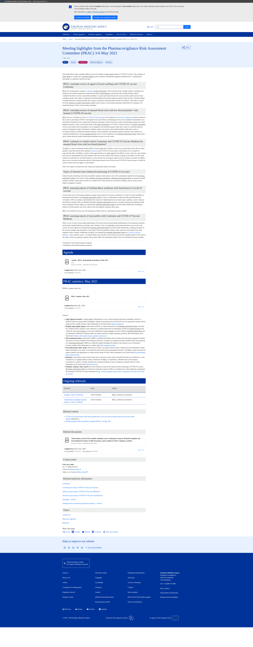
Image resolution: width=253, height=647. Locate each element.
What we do (66, 577)
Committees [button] (109, 34)
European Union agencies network (117, 618)
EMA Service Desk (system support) (139, 597)
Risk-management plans (107, 345)
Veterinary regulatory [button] (94, 34)
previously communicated (125, 117)
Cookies (88, 12)
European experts (67, 597)
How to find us (165, 588)
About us (65, 573)
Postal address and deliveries (169, 593)
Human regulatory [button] (79, 34)
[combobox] (169, 27)
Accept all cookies (82, 17)
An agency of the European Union (160, 618)
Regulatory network (68, 592)
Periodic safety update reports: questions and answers (90, 336)
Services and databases (135, 602)
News (70, 39)
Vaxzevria (95, 151)
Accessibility (99, 582)
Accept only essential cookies (105, 17)
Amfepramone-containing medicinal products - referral (82, 503)
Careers (64, 582)
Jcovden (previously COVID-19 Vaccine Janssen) (80, 488)
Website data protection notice (104, 597)
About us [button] (149, 34)
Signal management (117, 324)
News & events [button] (121, 34)
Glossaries (98, 587)
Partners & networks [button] (136, 34)
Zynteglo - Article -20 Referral (73, 395)
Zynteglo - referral (69, 499)
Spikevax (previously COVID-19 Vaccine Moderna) (81, 491)
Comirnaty (89, 91)
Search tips (131, 577)
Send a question (133, 592)
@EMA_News (80, 472)
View (139, 271)
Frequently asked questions (136, 573)
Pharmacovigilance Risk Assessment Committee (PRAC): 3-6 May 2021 (88, 421)
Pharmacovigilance (69, 519)
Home (64, 39)
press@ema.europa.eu (74, 469)
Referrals (65, 523)
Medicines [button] (66, 34)
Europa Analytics (99, 12)
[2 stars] (66, 547)
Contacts (130, 587)
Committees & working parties (72, 587)
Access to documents (134, 582)
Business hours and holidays (169, 597)
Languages (98, 577)
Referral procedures (92, 364)
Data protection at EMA (102, 602)
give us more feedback (95, 547)
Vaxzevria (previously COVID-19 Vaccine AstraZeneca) (82, 495)
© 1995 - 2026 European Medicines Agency (76, 618)
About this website (101, 573)
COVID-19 (66, 515)
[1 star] (64, 547)
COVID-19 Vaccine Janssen (96, 117)
